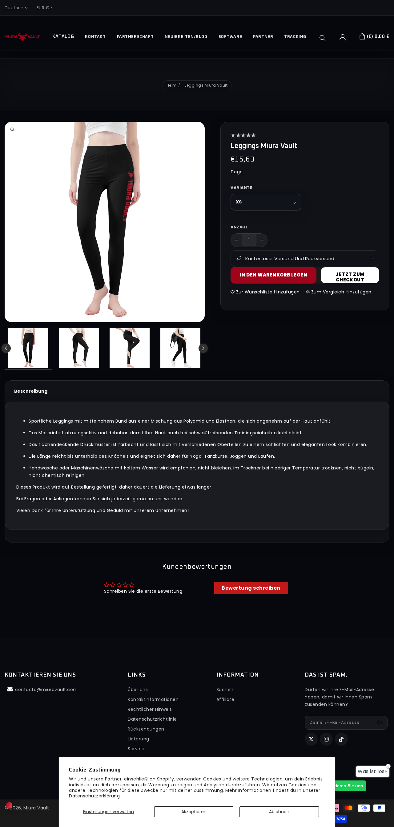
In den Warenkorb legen (273, 275)
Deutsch (14, 8)
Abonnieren (381, 723)
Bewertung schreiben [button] (251, 588)
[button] (325, 38)
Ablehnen (279, 812)
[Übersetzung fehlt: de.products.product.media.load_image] (28, 349)
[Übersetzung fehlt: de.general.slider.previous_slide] (6, 348)
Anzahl (239, 226)
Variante (241, 187)
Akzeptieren (194, 812)
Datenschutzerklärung (94, 796)
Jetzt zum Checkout (350, 277)
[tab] (31, 391)
